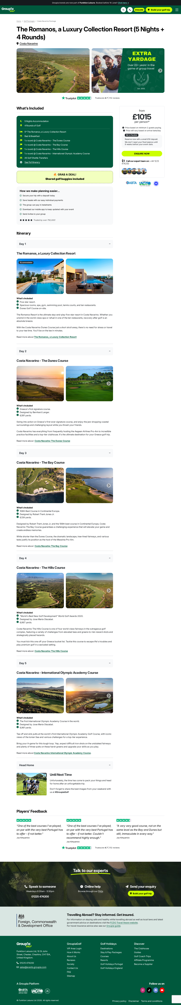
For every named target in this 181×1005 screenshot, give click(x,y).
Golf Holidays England (111, 968)
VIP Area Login (74, 948)
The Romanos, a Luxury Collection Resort (55, 337)
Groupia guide (113, 925)
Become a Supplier (143, 964)
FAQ (69, 972)
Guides (137, 952)
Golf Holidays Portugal (111, 964)
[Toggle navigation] (176, 9)
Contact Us (72, 968)
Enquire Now (142, 153)
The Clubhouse (141, 948)
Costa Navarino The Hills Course (51, 651)
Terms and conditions (151, 1001)
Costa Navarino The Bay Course (51, 546)
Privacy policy (119, 1001)
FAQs (100, 891)
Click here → (123, 3)
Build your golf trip (160, 9)
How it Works (73, 952)
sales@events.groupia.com (33, 967)
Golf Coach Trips (142, 956)
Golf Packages (29, 21)
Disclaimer (134, 1001)
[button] (130, 10)
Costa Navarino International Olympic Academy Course (62, 753)
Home (19, 21)
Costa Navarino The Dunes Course (52, 441)
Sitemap (71, 976)
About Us (71, 956)
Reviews (71, 960)
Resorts (104, 960)
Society (70, 964)
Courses (104, 956)
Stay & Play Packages (111, 952)
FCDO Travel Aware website (124, 922)
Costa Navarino (29, 43)
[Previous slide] (21, 70)
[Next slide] (160, 70)
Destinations (106, 948)
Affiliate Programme (144, 960)
